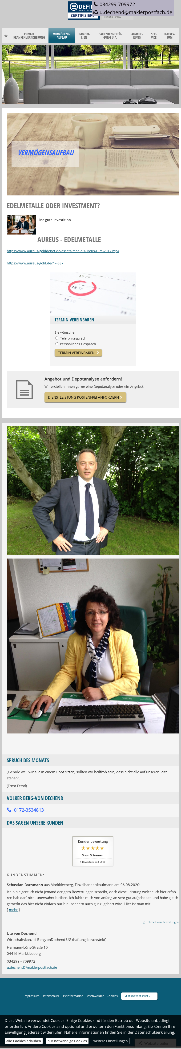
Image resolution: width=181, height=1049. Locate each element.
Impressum (32, 996)
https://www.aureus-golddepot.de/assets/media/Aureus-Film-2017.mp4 (63, 251)
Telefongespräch (73, 338)
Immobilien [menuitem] (84, 36)
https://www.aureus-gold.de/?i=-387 (35, 263)
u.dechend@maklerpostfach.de (32, 967)
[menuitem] (6, 36)
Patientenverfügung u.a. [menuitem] (110, 36)
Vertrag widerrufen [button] (137, 996)
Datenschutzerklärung (154, 1032)
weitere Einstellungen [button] (110, 1041)
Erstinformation (72, 996)
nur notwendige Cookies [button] (67, 1041)
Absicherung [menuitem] (137, 36)
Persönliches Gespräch (78, 344)
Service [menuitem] (154, 36)
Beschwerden (95, 996)
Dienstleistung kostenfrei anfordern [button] (83, 397)
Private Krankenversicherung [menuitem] (29, 36)
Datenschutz (50, 996)
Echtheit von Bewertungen (162, 922)
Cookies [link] (112, 996)
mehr (13, 909)
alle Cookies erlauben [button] (23, 1041)
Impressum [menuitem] (169, 36)
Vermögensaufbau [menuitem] (61, 36)
